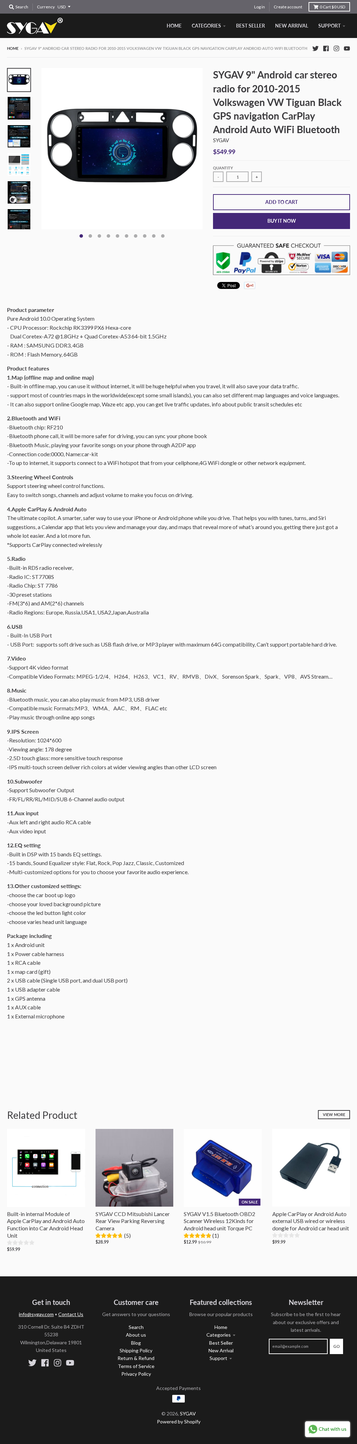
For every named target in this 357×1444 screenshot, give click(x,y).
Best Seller (221, 1343)
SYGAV (221, 140)
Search (136, 1327)
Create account (288, 6)
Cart (332, 6)
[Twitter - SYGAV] (315, 48)
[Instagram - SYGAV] (336, 48)
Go (336, 1346)
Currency (46, 6)
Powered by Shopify (178, 1421)
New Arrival (221, 1350)
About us (136, 1335)
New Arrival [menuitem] (291, 26)
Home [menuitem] (174, 26)
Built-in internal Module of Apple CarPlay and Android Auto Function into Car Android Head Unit (46, 1224)
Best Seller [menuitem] (250, 26)
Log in (259, 6)
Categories (218, 1335)
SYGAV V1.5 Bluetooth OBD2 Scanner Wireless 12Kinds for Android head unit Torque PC (219, 1221)
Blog (136, 1343)
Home (12, 48)
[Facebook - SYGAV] (326, 48)
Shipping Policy (136, 1350)
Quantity (223, 168)
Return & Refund (135, 1358)
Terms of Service (136, 1366)
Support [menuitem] (329, 26)
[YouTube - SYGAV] (347, 48)
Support (218, 1358)
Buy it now (281, 221)
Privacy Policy (136, 1374)
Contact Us (70, 1314)
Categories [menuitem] (206, 26)
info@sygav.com (36, 1314)
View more (334, 1114)
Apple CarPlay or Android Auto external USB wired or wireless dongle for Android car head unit (310, 1221)
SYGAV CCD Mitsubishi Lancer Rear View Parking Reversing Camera (133, 1221)
